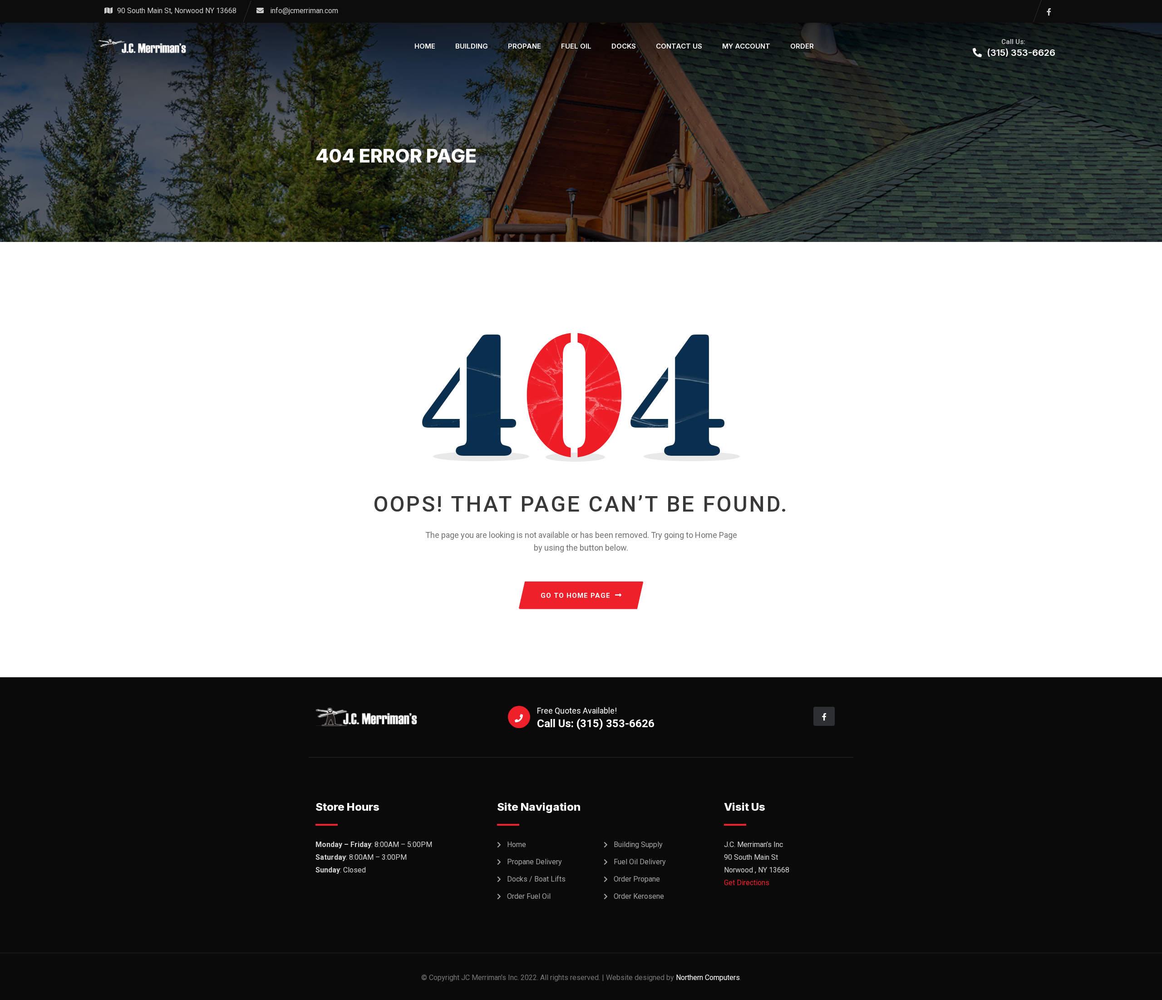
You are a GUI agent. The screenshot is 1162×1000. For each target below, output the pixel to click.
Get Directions (746, 882)
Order (802, 46)
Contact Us (679, 46)
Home (424, 46)
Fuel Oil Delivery (640, 861)
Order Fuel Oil (529, 896)
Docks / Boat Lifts (536, 879)
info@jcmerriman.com (304, 10)
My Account (746, 46)
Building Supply (638, 844)
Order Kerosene (639, 896)
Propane (524, 46)
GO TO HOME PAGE (576, 595)
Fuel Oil (576, 46)
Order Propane (637, 879)
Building (471, 46)
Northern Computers (708, 977)
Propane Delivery (534, 861)
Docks (623, 46)
